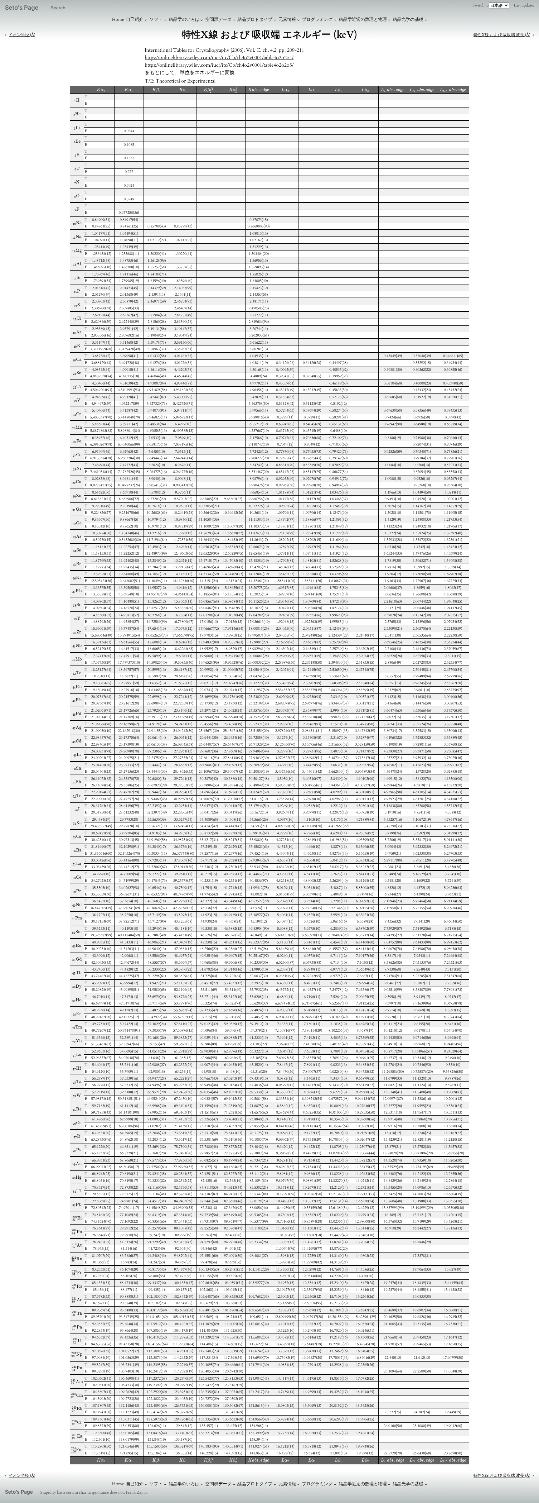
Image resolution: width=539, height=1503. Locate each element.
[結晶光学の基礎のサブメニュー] (426, 19)
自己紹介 (134, 19)
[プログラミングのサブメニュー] (335, 19)
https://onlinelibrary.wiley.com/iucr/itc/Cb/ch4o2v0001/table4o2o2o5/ (219, 65)
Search (58, 7)
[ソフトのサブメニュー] (165, 19)
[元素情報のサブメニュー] (298, 19)
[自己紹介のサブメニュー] (145, 19)
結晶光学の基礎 (408, 19)
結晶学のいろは (184, 19)
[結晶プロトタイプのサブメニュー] (275, 19)
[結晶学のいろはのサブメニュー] (201, 19)
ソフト (156, 19)
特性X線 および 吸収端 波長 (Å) (501, 35)
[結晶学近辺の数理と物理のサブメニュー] (389, 19)
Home (118, 19)
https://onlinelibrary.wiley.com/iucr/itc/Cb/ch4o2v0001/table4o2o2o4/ (219, 57)
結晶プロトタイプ (254, 19)
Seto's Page (21, 7)
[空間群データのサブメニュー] (234, 19)
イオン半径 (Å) (22, 35)
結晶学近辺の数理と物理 (363, 19)
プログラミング (317, 19)
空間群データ (218, 19)
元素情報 (287, 19)
